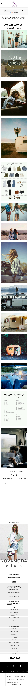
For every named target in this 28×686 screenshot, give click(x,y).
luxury (13, 653)
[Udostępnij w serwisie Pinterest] (16, 475)
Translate (15, 12)
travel (25, 18)
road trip (11, 18)
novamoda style (13, 609)
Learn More (14, 684)
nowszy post (22, 478)
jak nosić (13, 620)
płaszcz (13, 629)
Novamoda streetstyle (13, 626)
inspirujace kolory (13, 642)
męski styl (13, 650)
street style (12, 615)
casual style (13, 637)
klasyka (13, 628)
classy (13, 623)
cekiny (13, 640)
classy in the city (13, 617)
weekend (18, 20)
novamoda (13, 648)
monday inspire (13, 614)
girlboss (13, 618)
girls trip (15, 17)
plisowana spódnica (13, 645)
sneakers (13, 634)
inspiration (22, 17)
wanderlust (11, 20)
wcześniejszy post (7, 478)
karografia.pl (25, 672)
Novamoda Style (11, 671)
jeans (13, 639)
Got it (20, 684)
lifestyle (4, 18)
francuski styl (13, 651)
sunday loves (18, 18)
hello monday (13, 612)
